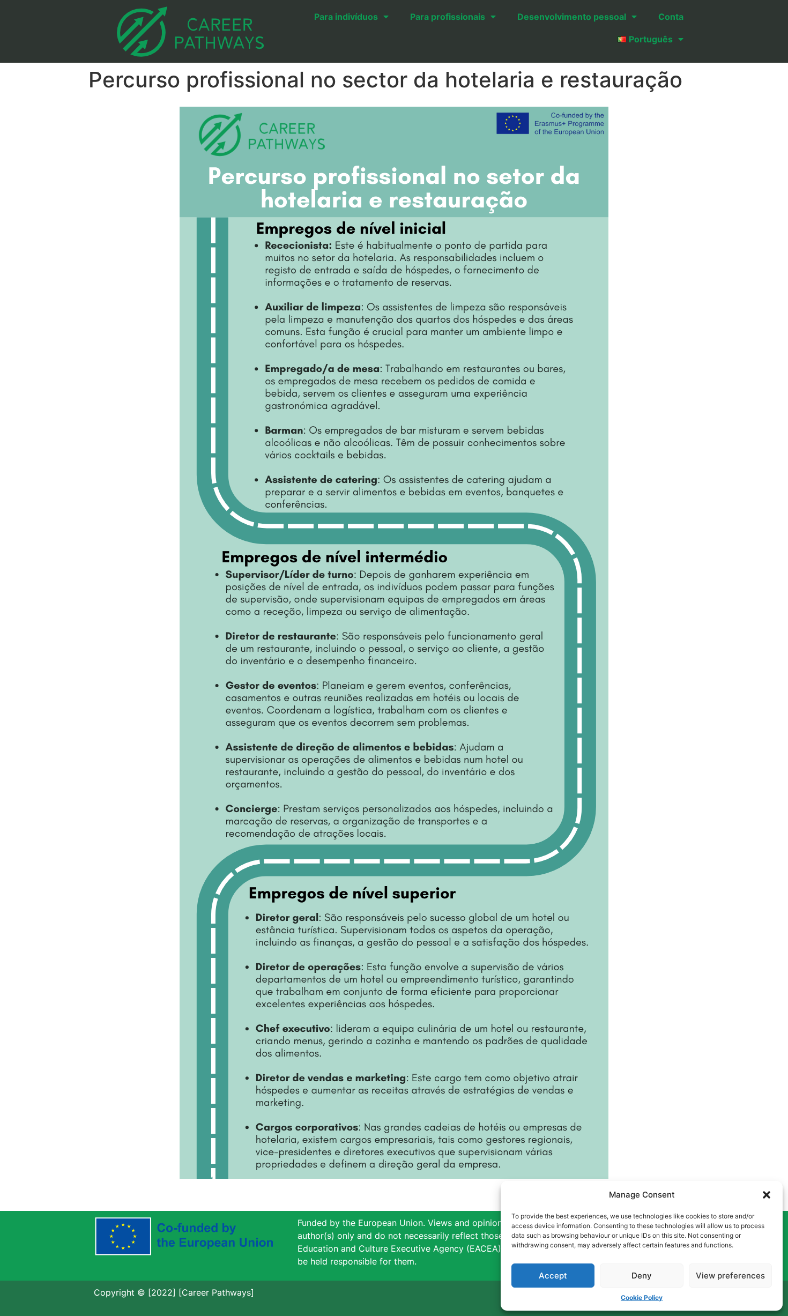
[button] (766, 1194)
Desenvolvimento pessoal (571, 16)
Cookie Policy (642, 1297)
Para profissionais (447, 16)
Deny (641, 1275)
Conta (670, 16)
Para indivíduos (346, 16)
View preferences (730, 1275)
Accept (553, 1275)
